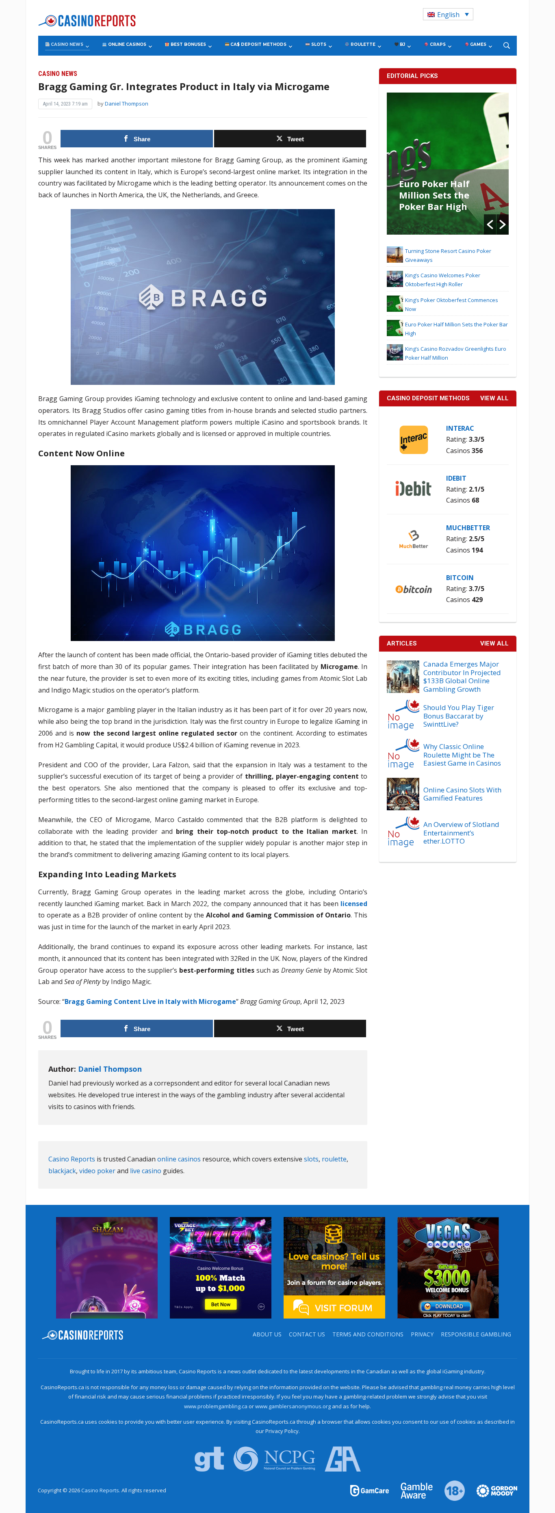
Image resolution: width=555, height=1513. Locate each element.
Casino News (66, 44)
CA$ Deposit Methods (257, 44)
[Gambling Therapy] (491, 1490)
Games (477, 44)
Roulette (362, 44)
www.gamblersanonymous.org (293, 1406)
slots (311, 1159)
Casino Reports (71, 1159)
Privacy (422, 1334)
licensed (353, 903)
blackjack (62, 1170)
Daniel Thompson (126, 103)
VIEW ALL (494, 398)
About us (267, 1334)
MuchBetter (468, 527)
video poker (97, 1170)
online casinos (179, 1159)
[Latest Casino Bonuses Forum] (334, 1267)
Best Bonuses (187, 44)
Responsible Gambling (476, 1334)
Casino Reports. (101, 1490)
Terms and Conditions (367, 1334)
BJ (402, 44)
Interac (460, 428)
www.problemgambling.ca (215, 1406)
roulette (334, 1159)
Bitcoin (460, 577)
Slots (318, 44)
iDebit (456, 478)
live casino (145, 1170)
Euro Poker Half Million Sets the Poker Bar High (434, 194)
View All (494, 643)
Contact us (307, 1334)
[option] (448, 164)
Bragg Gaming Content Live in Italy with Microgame (150, 1001)
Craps (437, 44)
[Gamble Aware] (412, 1490)
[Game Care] (370, 1490)
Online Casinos (126, 44)
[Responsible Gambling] (450, 1490)
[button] (490, 224)
